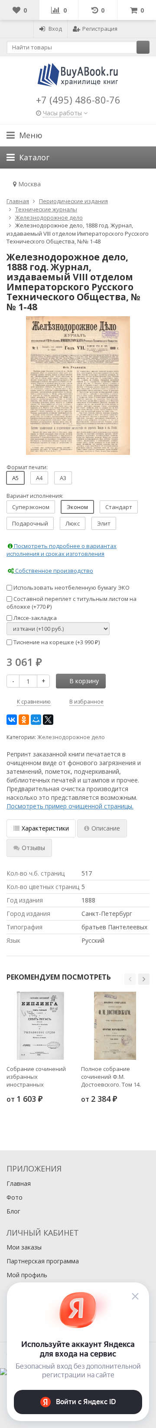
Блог (13, 1211)
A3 (63, 478)
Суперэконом (30, 507)
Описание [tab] (105, 828)
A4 (39, 478)
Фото (14, 1197)
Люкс (72, 523)
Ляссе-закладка (34, 618)
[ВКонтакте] (11, 719)
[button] (130, 979)
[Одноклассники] (24, 719)
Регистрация (99, 28)
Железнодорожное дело (71, 737)
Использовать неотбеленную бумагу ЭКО (71, 587)
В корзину (84, 681)
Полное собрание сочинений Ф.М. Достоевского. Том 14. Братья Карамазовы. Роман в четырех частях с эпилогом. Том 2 (115, 1076)
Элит (103, 523)
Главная (18, 1183)
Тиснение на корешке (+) (56, 642)
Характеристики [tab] (45, 828)
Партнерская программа (42, 1261)
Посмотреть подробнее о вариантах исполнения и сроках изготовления (61, 550)
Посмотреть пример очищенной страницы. (69, 806)
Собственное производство (53, 570)
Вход (55, 28)
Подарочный (30, 523)
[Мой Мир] (36, 719)
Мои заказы (24, 1247)
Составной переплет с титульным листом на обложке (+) (71, 603)
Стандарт (118, 507)
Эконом (77, 507)
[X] (48, 719)
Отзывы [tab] (33, 848)
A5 (15, 478)
